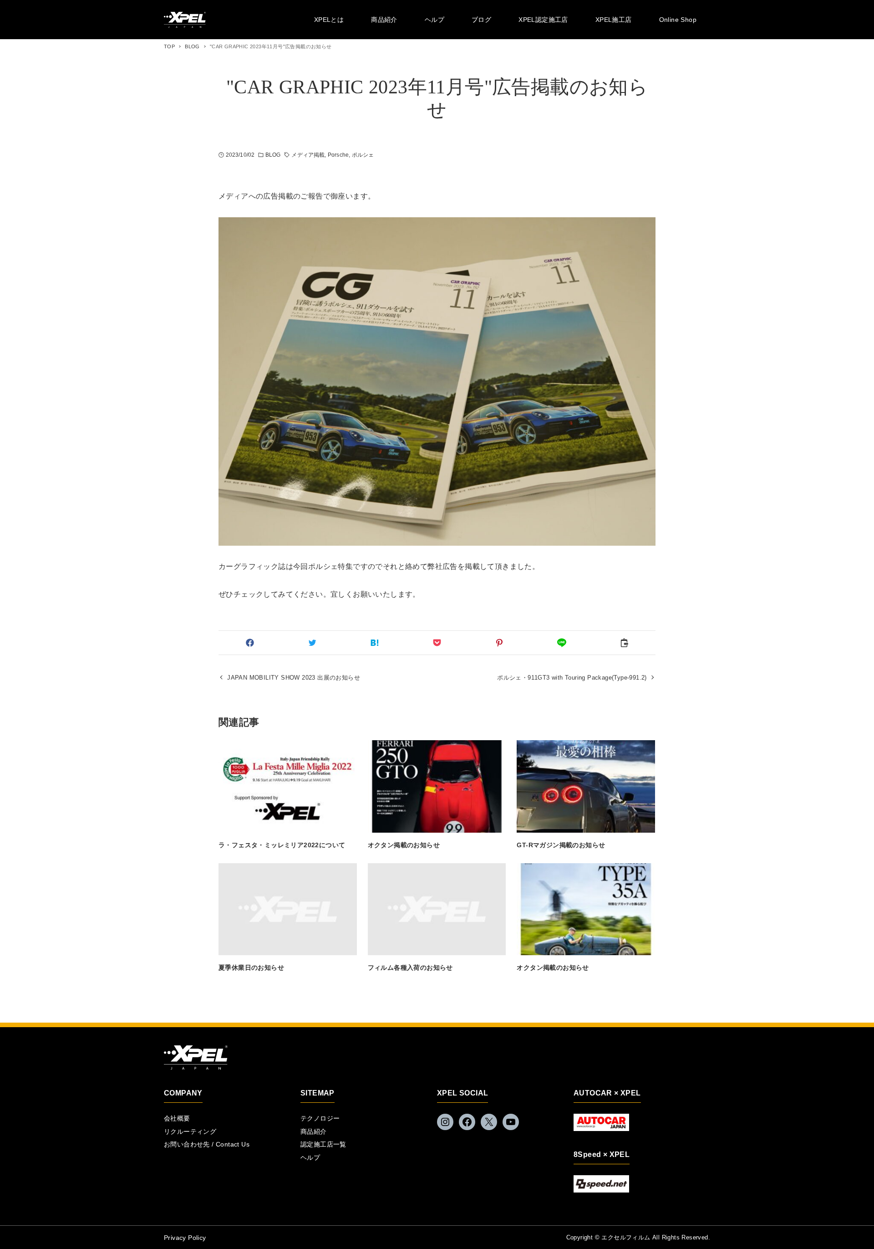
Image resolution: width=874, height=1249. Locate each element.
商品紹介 (313, 1131)
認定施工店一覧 (323, 1144)
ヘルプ (310, 1157)
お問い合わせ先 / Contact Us (206, 1144)
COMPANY (183, 1093)
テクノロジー (320, 1118)
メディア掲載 (308, 155)
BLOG (272, 155)
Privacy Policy (185, 1237)
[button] (249, 643)
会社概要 (177, 1118)
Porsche (338, 155)
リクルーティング (190, 1131)
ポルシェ (363, 155)
